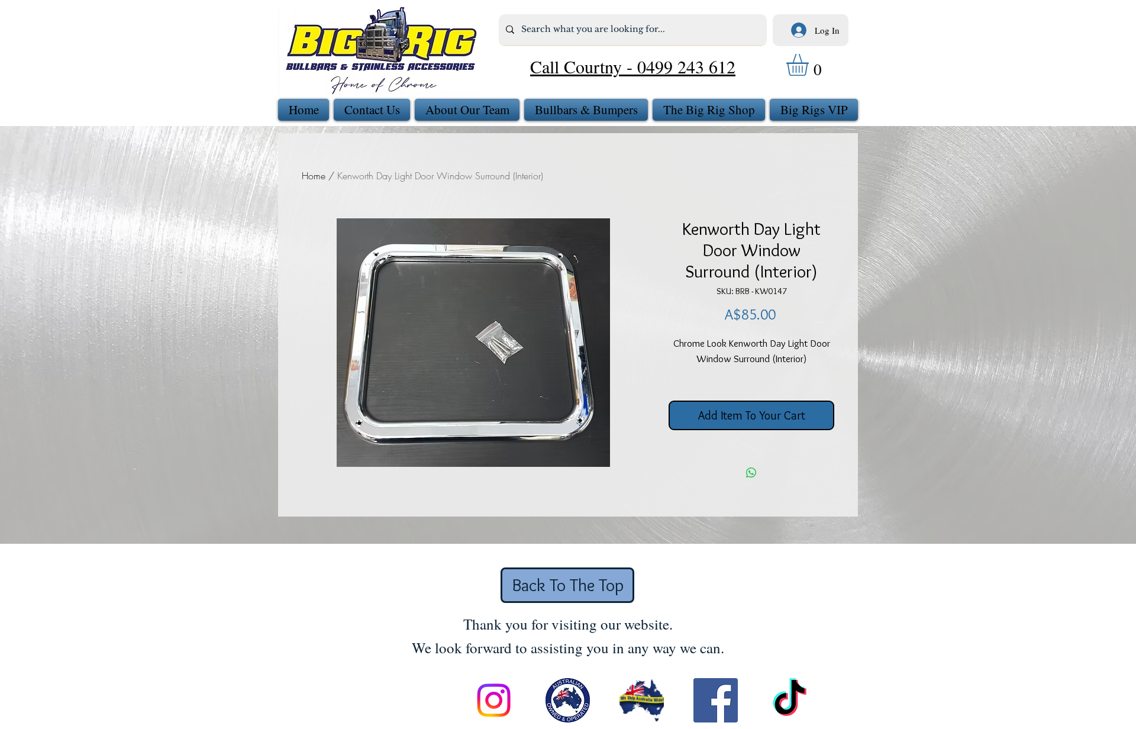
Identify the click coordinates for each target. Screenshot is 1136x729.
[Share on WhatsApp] (751, 473)
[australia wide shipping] (641, 700)
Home (313, 175)
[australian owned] (568, 700)
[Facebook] (715, 700)
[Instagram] (494, 700)
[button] (810, 65)
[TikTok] (789, 700)
